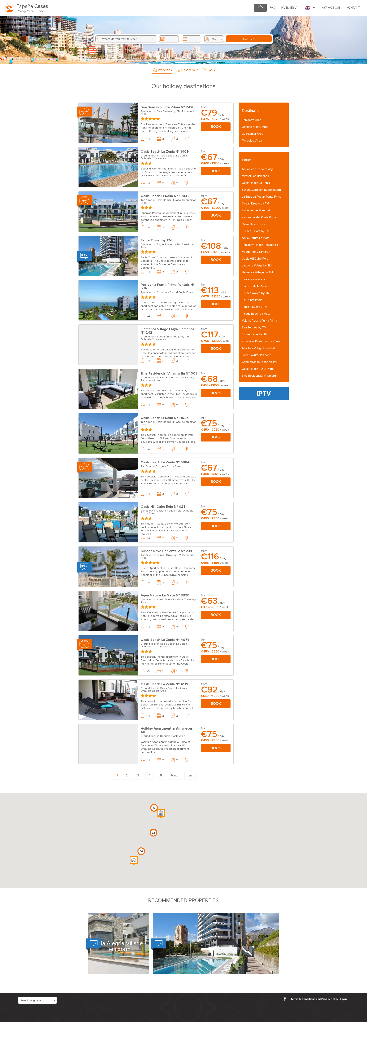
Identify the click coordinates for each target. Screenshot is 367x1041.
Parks (211, 70)
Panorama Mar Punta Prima (259, 217)
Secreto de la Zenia (254, 286)
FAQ (272, 7)
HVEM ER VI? (290, 7)
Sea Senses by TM (254, 327)
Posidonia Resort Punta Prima (261, 341)
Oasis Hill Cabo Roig (255, 258)
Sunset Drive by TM (255, 334)
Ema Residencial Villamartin (259, 375)
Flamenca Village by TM (257, 272)
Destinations (189, 70)
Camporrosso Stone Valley (259, 361)
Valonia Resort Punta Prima (259, 320)
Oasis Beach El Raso (255, 224)
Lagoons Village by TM (257, 265)
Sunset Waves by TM (256, 293)
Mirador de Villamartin (256, 251)
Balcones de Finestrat (256, 210)
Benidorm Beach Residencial (260, 244)
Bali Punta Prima (252, 299)
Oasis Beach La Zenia (256, 182)
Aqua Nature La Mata (256, 237)
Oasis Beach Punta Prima (258, 368)
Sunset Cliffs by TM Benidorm (261, 189)
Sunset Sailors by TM (255, 231)
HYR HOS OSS (331, 7)
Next (174, 775)
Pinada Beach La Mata (256, 313)
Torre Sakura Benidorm (256, 355)
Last (191, 775)
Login (343, 999)
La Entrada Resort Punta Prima (262, 196)
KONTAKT (353, 7)
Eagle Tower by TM (254, 306)
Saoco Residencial (254, 279)
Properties (165, 70)
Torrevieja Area (252, 140)
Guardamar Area (252, 133)
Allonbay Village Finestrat (258, 348)
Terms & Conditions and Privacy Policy (314, 999)
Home (258, 5)
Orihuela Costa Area (255, 126)
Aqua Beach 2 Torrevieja (258, 169)
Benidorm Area (251, 119)
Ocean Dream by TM (255, 203)
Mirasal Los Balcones (255, 176)
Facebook (286, 998)
